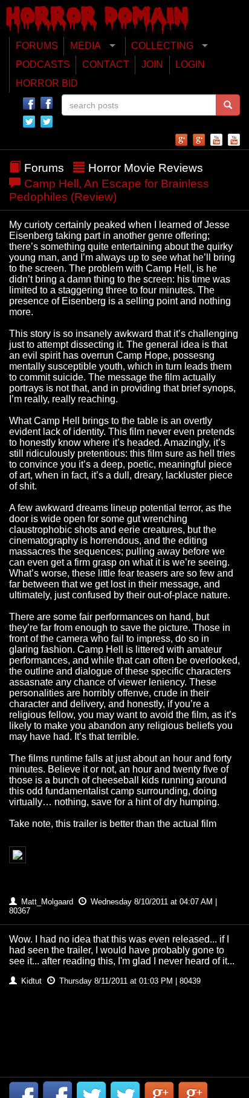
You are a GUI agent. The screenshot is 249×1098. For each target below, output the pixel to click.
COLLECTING (162, 46)
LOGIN (190, 64)
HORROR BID (47, 83)
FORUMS (37, 46)
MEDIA (85, 46)
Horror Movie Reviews (145, 168)
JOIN (152, 64)
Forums (44, 168)
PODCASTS (43, 64)
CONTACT (105, 64)
